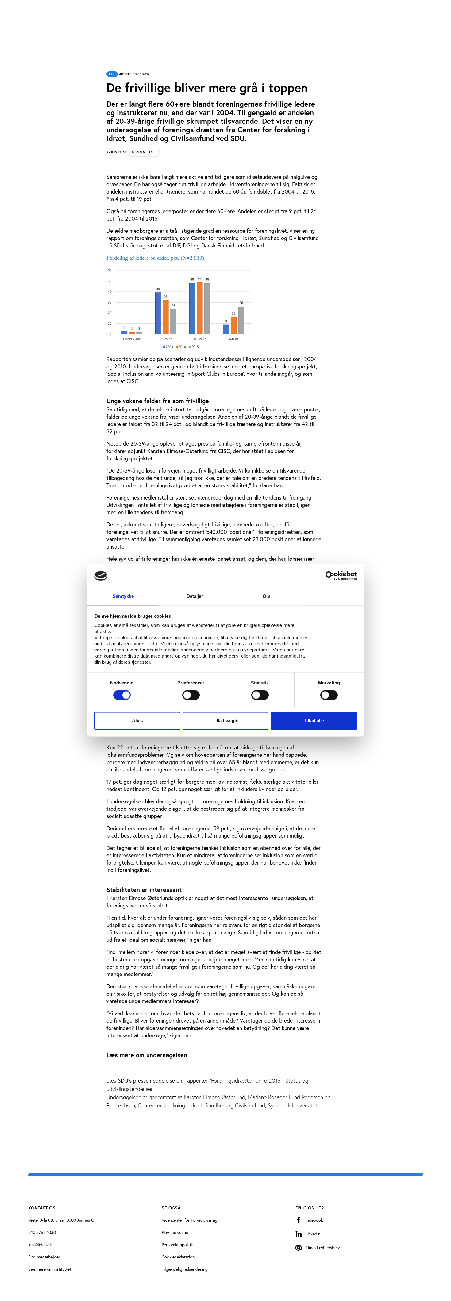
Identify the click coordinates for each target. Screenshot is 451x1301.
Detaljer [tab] (195, 596)
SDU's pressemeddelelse (146, 1080)
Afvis (137, 720)
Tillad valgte (225, 720)
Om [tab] (266, 596)
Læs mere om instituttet (49, 1269)
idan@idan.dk (40, 1244)
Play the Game (175, 1232)
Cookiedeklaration (178, 1257)
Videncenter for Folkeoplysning (190, 1220)
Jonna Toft (144, 152)
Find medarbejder (44, 1257)
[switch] (191, 695)
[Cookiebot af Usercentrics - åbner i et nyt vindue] (330, 576)
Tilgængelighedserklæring (185, 1269)
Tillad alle (314, 720)
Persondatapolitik (177, 1244)
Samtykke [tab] (123, 596)
